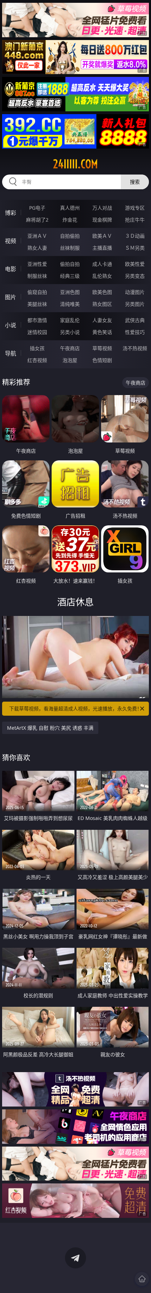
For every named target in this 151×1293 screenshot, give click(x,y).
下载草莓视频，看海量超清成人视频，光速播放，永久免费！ (75, 708)
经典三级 (70, 276)
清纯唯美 (70, 304)
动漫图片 (135, 292)
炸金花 (70, 219)
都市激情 (37, 320)
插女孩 (37, 348)
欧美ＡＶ (102, 235)
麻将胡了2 (37, 219)
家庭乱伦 (70, 320)
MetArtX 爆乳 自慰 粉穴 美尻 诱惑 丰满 (50, 727)
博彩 (10, 213)
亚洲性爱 (37, 264)
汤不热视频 (135, 348)
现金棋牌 (102, 219)
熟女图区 (102, 304)
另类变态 (135, 276)
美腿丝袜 (37, 304)
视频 (10, 241)
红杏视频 (37, 360)
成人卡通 (102, 264)
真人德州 (70, 207)
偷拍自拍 (70, 264)
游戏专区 (135, 207)
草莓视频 (102, 348)
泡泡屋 (70, 360)
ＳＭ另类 (135, 247)
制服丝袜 (37, 276)
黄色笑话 (102, 332)
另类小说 (70, 332)
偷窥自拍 (37, 292)
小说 (10, 325)
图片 (10, 297)
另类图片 (135, 304)
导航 (10, 353)
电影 (10, 269)
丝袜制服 (70, 247)
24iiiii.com (75, 164)
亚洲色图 (70, 292)
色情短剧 (102, 360)
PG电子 (37, 207)
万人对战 (102, 207)
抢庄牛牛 (135, 219)
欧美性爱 (135, 264)
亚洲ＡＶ (37, 235)
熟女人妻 (37, 247)
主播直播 (102, 247)
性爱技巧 (135, 332)
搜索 (135, 181)
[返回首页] (142, 1279)
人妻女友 (102, 320)
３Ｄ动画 (135, 235)
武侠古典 (135, 320)
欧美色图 (102, 292)
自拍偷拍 (70, 235)
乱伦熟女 (102, 276)
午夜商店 (70, 348)
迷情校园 (37, 332)
